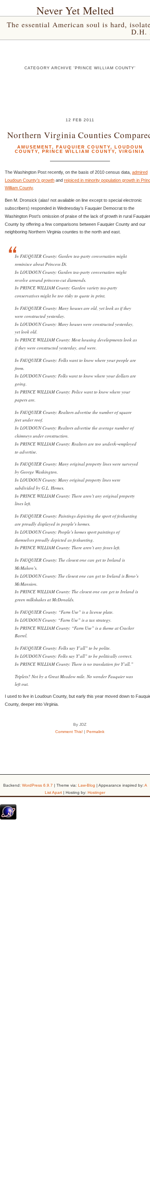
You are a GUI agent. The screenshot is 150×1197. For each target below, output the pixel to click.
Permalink (95, 731)
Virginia (132, 151)
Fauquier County (83, 147)
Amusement (34, 147)
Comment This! (69, 731)
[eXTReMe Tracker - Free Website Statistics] (8, 817)
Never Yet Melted (75, 10)
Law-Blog (86, 785)
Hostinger (96, 792)
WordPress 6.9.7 (37, 785)
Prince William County (78, 151)
